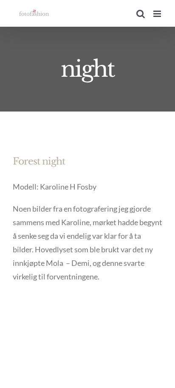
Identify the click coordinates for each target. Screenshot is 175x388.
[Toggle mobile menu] (157, 13)
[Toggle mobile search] (140, 13)
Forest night (39, 161)
